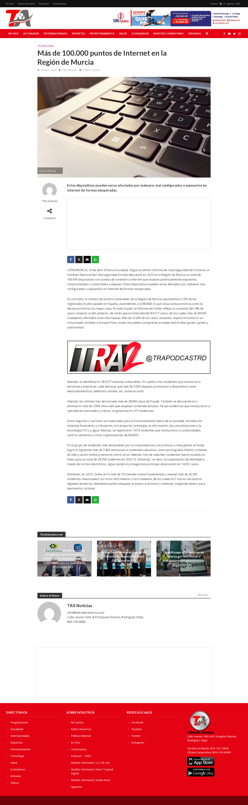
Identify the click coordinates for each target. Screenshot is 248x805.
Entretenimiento (102, 33)
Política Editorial (81, 736)
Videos (15, 783)
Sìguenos (76, 786)
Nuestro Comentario (168, 33)
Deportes (78, 33)
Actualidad (31, 33)
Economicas (140, 33)
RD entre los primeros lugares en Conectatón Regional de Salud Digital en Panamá (124, 556)
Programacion (19, 722)
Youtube (136, 729)
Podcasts (44, 3)
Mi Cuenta (77, 722)
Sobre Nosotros (26, 3)
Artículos (16, 776)
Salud (123, 33)
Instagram (137, 742)
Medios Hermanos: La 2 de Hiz (90, 762)
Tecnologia (45, 46)
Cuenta (214, 3)
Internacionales (55, 33)
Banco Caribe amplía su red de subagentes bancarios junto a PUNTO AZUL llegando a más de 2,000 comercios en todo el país (64, 556)
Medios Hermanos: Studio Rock (90, 780)
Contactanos (59, 3)
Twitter (136, 736)
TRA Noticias (69, 70)
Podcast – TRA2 (81, 756)
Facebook (137, 722)
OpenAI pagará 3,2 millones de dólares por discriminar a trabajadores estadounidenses (183, 556)
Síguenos (194, 33)
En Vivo (10, 3)
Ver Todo (203, 595)
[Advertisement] (138, 223)
